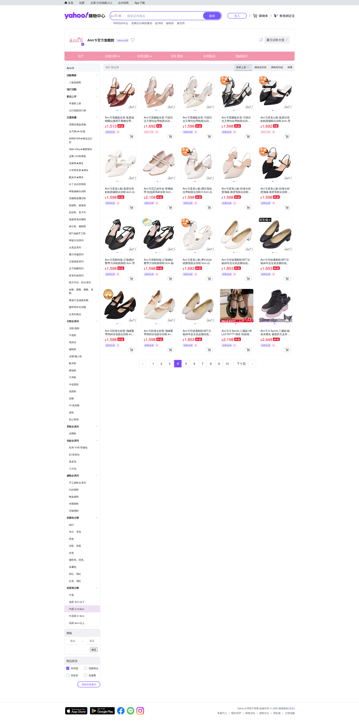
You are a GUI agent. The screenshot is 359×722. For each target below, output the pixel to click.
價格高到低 (277, 67)
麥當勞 (181, 23)
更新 (291, 708)
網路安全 (264, 713)
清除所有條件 (89, 684)
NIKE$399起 (120, 23)
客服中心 (222, 713)
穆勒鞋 (170, 23)
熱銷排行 (242, 56)
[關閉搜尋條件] (120, 15)
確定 (93, 649)
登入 (237, 16)
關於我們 (236, 713)
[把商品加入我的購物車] (131, 136)
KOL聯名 (177, 56)
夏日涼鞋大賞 (275, 40)
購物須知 (250, 713)
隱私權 (277, 713)
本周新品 (209, 56)
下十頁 (241, 363)
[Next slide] (134, 92)
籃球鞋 (159, 23)
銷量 (290, 67)
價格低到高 (260, 67)
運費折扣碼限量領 (141, 23)
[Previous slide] (105, 92)
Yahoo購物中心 (84, 15)
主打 (81, 56)
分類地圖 (290, 713)
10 (227, 363)
